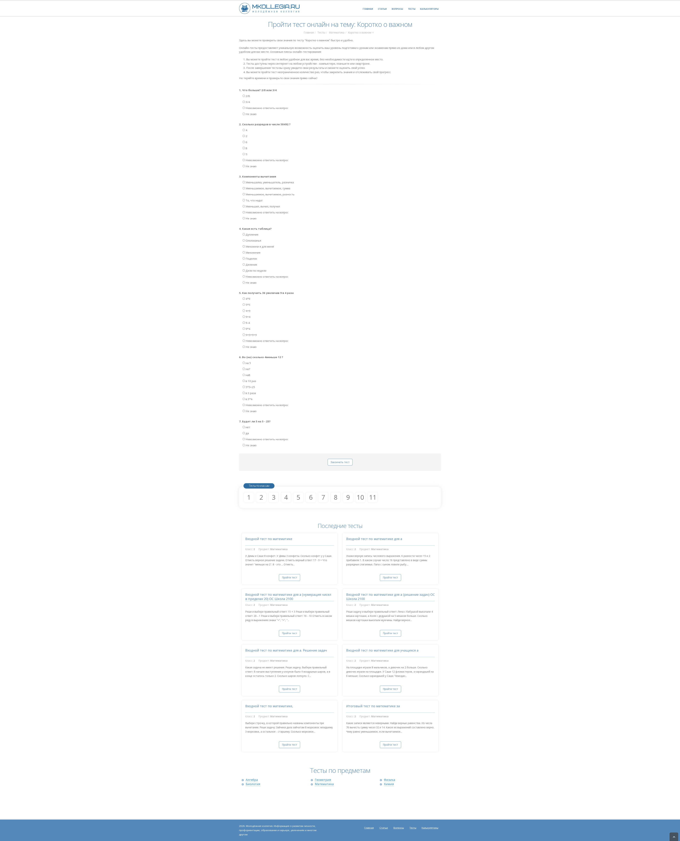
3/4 (247, 102)
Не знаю (251, 114)
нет (247, 427)
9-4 (247, 323)
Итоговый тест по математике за (373, 706)
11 (372, 497)
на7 (247, 369)
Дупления (251, 234)
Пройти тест (289, 577)
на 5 (248, 363)
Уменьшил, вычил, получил (262, 206)
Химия (389, 784)
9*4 (247, 329)
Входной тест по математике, (269, 706)
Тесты (321, 32)
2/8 (247, 96)
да (247, 433)
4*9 (247, 298)
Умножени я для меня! (259, 246)
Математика (336, 32)
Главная (309, 32)
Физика (389, 780)
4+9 (247, 310)
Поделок (251, 258)
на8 (247, 375)
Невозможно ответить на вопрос (266, 108)
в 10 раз (250, 381)
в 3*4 (248, 399)
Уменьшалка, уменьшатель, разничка (269, 182)
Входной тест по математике (268, 539)
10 (360, 497)
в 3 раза (250, 393)
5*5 (247, 304)
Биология (253, 784)
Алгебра (252, 780)
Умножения (252, 252)
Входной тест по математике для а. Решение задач (286, 650)
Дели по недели (255, 270)
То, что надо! (253, 200)
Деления (251, 264)
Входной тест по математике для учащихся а (382, 650)
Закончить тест (340, 462)
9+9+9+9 (251, 335)
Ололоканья (253, 240)
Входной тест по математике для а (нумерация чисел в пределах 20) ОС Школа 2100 (288, 596)
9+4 (247, 316)
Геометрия (323, 780)
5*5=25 (250, 387)
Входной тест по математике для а (374, 539)
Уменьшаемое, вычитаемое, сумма (267, 188)
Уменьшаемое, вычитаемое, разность (269, 194)
